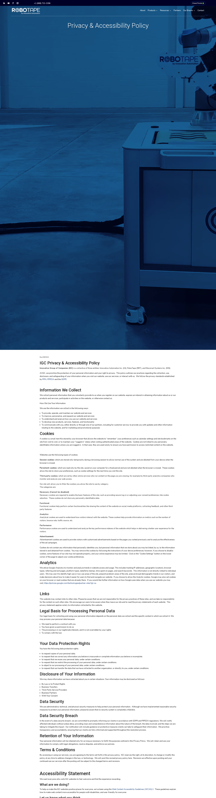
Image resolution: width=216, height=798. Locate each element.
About (142, 11)
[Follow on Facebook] (13, 3)
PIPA (44, 379)
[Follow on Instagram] (17, 3)
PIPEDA (50, 379)
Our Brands (188, 11)
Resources (164, 11)
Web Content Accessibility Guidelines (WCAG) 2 (132, 789)
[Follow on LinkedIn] (4, 3)
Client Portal (197, 3)
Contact (201, 11)
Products (151, 11)
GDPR (63, 379)
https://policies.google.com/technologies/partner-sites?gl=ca (70, 583)
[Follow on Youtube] (8, 3)
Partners (177, 11)
